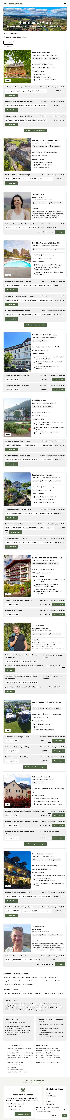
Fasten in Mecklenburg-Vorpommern (17, 1065)
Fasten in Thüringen (12, 1072)
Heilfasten (59, 1062)
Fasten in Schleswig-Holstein (15, 1055)
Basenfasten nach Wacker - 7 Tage (17, 441)
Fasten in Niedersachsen (13, 1060)
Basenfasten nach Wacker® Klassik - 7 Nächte (21, 821)
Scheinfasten (40, 1053)
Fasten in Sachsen (12, 1048)
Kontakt (48, 1093)
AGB (47, 1098)
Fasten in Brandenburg (24, 1048)
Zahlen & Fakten (50, 1096)
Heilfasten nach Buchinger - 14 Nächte (18, 101)
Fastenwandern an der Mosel (15, 956)
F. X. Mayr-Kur (58, 1050)
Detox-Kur (56, 1055)
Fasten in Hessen (11, 1057)
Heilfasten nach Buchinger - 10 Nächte (18, 87)
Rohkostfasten (40, 1055)
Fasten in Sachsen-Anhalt (14, 1053)
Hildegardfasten (49, 1053)
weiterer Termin (44, 896)
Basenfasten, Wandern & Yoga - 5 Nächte (19, 296)
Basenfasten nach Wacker (43, 1048)
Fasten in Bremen (28, 1055)
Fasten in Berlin (23, 1072)
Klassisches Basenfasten (14, 524)
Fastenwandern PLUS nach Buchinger (18, 509)
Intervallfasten (49, 1050)
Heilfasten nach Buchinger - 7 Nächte (18, 600)
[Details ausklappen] (63, 91)
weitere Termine (46, 179)
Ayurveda (48, 1057)
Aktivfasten (39, 1060)
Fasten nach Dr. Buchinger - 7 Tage (17, 747)
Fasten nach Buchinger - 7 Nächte (17, 375)
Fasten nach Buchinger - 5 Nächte (17, 386)
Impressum (49, 1101)
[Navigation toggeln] (65, 3)
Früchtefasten (51, 1062)
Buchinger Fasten (57, 1060)
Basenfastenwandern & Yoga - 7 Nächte (19, 892)
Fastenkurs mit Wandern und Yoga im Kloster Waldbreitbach (21, 656)
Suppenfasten (40, 1057)
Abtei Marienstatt (51, 227)
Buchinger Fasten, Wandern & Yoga (17, 175)
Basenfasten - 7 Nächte (13, 610)
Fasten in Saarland (23, 1057)
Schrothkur (55, 1048)
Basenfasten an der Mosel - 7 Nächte (18, 281)
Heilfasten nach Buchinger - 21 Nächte (18, 116)
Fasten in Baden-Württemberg (15, 1069)
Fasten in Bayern (11, 1067)
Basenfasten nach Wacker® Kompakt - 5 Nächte (22, 811)
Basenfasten (39, 1050)
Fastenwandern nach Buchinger (16, 538)
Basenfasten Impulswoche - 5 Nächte (18, 311)
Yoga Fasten (47, 1060)
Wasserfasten (56, 1057)
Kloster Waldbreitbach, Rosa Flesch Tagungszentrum (27, 665)
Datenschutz (50, 1104)
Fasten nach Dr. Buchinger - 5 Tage (17, 737)
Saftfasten (49, 1055)
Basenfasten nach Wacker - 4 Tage (17, 456)
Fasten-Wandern (40, 1062)
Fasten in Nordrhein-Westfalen (15, 1062)
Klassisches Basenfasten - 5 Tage (17, 757)
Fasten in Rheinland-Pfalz (13, 1050)
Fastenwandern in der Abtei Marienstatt (19, 224)
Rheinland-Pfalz (14, 33)
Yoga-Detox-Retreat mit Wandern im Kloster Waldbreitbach (21, 677)
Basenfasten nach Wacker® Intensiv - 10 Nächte (19, 833)
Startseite (5, 33)
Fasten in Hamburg (27, 1053)
